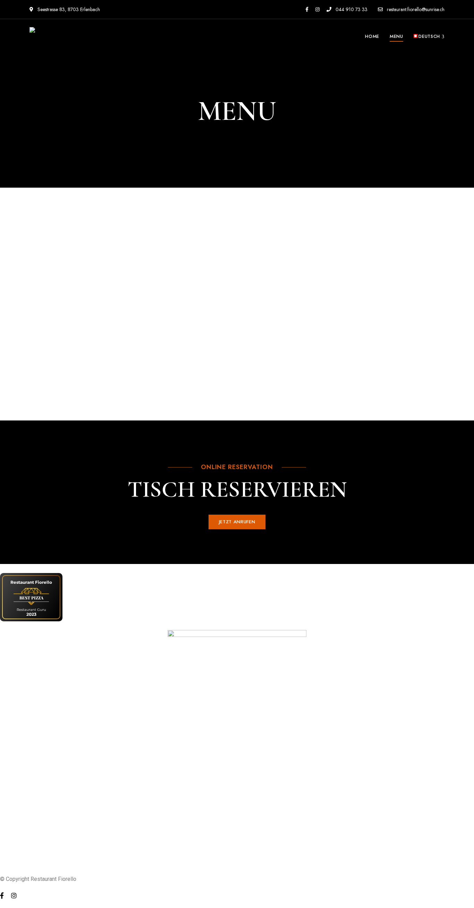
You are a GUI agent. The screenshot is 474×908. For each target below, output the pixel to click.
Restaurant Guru (31, 609)
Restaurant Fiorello (31, 582)
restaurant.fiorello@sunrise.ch (415, 9)
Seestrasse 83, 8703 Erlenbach (68, 9)
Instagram (317, 9)
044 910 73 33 (350, 9)
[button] (237, 522)
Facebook (306, 9)
